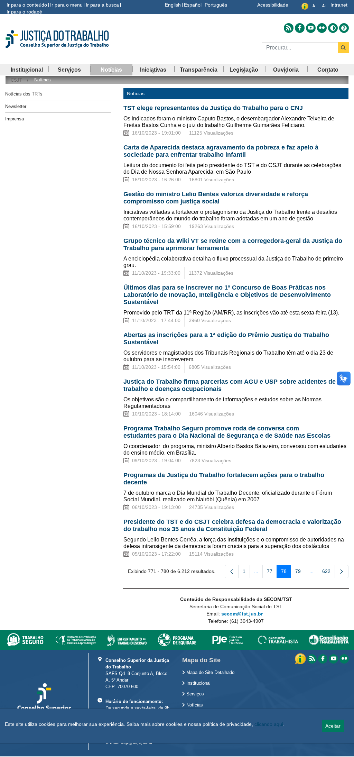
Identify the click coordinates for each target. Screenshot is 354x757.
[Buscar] (343, 47)
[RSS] (312, 659)
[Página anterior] (232, 571)
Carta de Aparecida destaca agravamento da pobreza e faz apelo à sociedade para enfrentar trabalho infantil (220, 151)
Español (193, 5)
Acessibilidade (272, 5)
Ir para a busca (102, 5)
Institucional (198, 683)
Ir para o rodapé (24, 12)
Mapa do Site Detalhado (209, 672)
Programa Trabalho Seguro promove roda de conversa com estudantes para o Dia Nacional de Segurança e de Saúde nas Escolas (226, 432)
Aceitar (333, 726)
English (173, 5)
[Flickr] (344, 659)
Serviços (194, 694)
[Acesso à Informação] (301, 658)
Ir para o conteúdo (27, 5)
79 (300, 572)
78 (286, 572)
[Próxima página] (341, 571)
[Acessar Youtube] (311, 28)
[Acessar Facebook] (300, 28)
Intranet (338, 5)
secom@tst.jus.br (242, 614)
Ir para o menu (66, 5)
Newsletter (15, 106)
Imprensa (14, 118)
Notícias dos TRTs (24, 94)
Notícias (194, 705)
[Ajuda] (344, 28)
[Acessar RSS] (289, 28)
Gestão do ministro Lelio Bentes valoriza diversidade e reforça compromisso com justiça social (215, 198)
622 (328, 572)
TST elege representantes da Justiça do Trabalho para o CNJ (213, 107)
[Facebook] (322, 659)
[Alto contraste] (333, 28)
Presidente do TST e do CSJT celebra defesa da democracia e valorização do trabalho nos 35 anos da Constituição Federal (232, 525)
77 (272, 572)
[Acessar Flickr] (322, 28)
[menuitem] (26, 69)
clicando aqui (268, 724)
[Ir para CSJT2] (59, 39)
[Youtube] (333, 659)
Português (216, 5)
